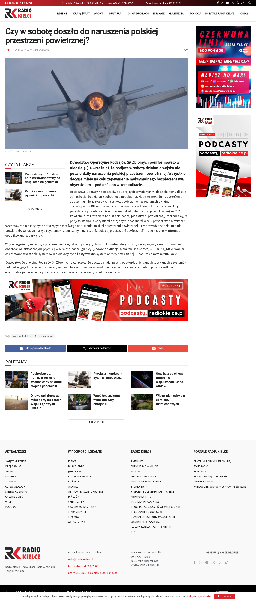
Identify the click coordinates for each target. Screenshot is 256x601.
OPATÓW (73, 486)
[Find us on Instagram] (222, 3)
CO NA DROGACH (138, 13)
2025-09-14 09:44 (23, 49)
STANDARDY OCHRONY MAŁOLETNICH (153, 517)
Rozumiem (224, 596)
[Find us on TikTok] (242, 3)
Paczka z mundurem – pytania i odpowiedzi (40, 193)
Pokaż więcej (35, 209)
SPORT (98, 13)
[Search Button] (249, 3)
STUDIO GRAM (139, 486)
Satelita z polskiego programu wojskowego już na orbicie (170, 379)
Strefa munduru (44, 336)
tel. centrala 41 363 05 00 (83, 566)
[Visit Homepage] (19, 13)
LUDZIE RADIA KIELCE (143, 476)
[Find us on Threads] (238, 3)
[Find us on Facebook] (218, 3)
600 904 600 (109, 573)
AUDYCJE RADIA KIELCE (144, 466)
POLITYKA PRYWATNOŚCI (145, 501)
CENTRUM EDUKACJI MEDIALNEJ (212, 461)
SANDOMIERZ (76, 501)
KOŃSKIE (73, 481)
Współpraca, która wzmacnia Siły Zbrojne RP (106, 399)
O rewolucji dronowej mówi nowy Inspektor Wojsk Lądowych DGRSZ (46, 401)
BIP (133, 532)
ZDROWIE (159, 13)
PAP (8, 49)
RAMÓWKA (137, 461)
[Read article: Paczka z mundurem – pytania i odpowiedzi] (13, 195)
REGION (62, 13)
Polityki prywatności (199, 596)
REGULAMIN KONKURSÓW (146, 512)
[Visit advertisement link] (223, 67)
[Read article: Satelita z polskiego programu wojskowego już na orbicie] (142, 379)
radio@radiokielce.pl (80, 559)
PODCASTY (200, 471)
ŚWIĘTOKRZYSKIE (15, 461)
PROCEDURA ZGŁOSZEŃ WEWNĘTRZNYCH (155, 507)
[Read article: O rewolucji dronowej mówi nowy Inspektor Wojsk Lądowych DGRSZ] (16, 402)
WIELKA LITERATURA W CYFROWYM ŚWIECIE (220, 486)
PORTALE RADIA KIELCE (219, 13)
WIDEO (9, 501)
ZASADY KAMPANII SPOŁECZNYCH (151, 527)
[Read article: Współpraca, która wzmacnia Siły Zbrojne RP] (79, 402)
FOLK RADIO (201, 466)
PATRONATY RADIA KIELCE (146, 481)
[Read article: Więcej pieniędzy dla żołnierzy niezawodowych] (142, 402)
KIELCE (72, 461)
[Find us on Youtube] (227, 3)
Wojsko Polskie (22, 336)
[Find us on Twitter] (232, 3)
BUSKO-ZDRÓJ (76, 466)
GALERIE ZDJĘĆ (14, 496)
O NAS (244, 13)
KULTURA (115, 13)
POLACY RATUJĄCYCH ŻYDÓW (210, 476)
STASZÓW (73, 517)
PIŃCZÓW (74, 496)
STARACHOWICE (77, 512)
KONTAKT (136, 471)
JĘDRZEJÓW (74, 471)
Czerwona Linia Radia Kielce (84, 573)
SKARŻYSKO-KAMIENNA (82, 507)
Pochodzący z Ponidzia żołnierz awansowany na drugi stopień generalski (42, 178)
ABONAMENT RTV (141, 496)
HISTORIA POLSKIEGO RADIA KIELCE (152, 491)
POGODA (195, 13)
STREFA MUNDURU (16, 491)
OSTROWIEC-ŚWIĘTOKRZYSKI (85, 491)
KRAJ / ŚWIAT (81, 13)
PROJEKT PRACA (203, 481)
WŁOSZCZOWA (76, 522)
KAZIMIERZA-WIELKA (80, 476)
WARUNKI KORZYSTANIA (145, 522)
